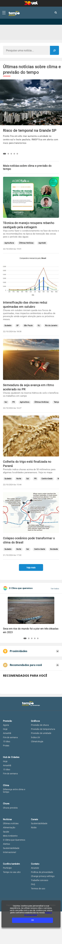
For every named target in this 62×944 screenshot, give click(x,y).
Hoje (5, 729)
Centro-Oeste (47, 479)
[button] (4, 153)
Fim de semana (10, 737)
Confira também (11, 863)
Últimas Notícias (26, 243)
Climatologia (37, 741)
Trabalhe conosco (39, 880)
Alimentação (9, 827)
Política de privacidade (42, 872)
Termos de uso (38, 888)
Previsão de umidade (41, 733)
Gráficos (35, 721)
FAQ (33, 884)
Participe (7, 868)
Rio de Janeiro (51, 326)
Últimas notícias (11, 823)
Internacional (9, 852)
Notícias (7, 819)
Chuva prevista (10, 808)
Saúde (6, 832)
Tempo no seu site (11, 872)
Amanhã (7, 733)
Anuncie (35, 868)
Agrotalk (42, 243)
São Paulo (28, 326)
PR (13, 402)
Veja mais (31, 567)
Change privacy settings (42, 876)
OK (32, 920)
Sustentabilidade (11, 848)
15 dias (6, 741)
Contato (35, 863)
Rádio (34, 827)
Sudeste (8, 326)
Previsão (7, 721)
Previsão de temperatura (43, 729)
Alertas (6, 844)
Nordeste (54, 549)
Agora (6, 725)
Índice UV (35, 737)
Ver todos (55, 589)
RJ (39, 326)
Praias (6, 745)
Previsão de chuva (40, 725)
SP (17, 326)
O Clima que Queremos (14, 840)
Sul (6, 402)
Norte (18, 479)
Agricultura (9, 243)
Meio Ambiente (10, 836)
